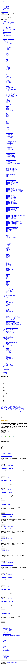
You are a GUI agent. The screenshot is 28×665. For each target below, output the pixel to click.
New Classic (8, 243)
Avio (7, 53)
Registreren (8, 5)
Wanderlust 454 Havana (6, 480)
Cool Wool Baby (9, 90)
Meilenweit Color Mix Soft (11, 214)
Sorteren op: (3, 447)
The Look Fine (9, 279)
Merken (4, 646)
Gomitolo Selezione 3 (10, 157)
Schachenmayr (6, 338)
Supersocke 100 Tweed (10, 321)
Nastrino (7, 236)
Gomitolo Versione (9, 294)
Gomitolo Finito (9, 147)
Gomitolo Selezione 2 (10, 156)
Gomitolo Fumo (9, 148)
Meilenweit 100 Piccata (10, 196)
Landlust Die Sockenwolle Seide (12, 169)
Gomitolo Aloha (9, 131)
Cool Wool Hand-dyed (10, 94)
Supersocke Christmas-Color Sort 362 (13, 324)
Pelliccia (7, 248)
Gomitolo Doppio (9, 144)
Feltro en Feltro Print (10, 120)
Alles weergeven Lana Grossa (9, 295)
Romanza (8, 261)
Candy (7, 72)
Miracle (7, 343)
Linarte (7, 175)
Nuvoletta (8, 244)
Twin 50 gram (9, 288)
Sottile (7, 275)
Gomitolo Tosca (9, 162)
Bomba (7, 61)
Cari (6, 298)
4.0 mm (4, 400)
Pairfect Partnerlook (10, 332)
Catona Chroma (9, 350)
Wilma (7, 28)
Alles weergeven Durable (8, 39)
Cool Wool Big (9, 91)
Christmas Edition (9, 77)
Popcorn (7, 254)
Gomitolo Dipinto (9, 142)
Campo (7, 70)
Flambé (7, 26)
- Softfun (16, 408)
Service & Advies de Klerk (11, 662)
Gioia (7, 128)
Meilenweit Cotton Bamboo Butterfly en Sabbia (15, 215)
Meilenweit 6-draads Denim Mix (12, 207)
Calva (7, 297)
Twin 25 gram (9, 286)
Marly (7, 305)
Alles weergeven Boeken (8, 23)
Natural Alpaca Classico (11, 237)
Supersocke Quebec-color (11, 326)
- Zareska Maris (8, 411)
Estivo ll (7, 114)
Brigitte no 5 (8, 67)
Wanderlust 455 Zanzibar (6, 492)
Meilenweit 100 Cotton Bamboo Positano (14, 190)
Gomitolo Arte (9, 135)
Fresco (7, 122)
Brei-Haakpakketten (7, 32)
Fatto (7, 119)
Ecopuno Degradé (9, 109)
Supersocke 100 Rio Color (11, 318)
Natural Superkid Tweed (11, 241)
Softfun (7, 356)
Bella (7, 59)
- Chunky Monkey (11, 407)
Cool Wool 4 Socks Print (11, 89)
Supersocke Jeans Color (11, 325)
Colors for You (9, 82)
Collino (7, 80)
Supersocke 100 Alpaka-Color (12, 316)
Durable (4, 36)
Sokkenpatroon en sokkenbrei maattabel (11, 635)
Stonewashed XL (9, 358)
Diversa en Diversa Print (11, 104)
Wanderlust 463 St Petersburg (7, 565)
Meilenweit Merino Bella (11, 217)
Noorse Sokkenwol (10, 355)
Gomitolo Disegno (9, 143)
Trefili (7, 283)
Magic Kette (8, 27)
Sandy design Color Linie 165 (12, 311)
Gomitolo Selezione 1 (10, 155)
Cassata (7, 75)
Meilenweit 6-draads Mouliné (12, 182)
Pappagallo (8, 247)
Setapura (7, 262)
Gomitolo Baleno (9, 136)
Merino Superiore (9, 229)
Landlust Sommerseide (10, 174)
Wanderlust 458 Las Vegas (6, 516)
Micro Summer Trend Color (11, 342)
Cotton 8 (7, 353)
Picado (7, 310)
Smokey (7, 270)
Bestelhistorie (6, 656)
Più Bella (8, 252)
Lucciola (7, 177)
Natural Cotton (9, 240)
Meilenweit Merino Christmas (12, 218)
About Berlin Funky (10, 43)
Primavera (8, 256)
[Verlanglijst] (6, 537)
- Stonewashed (22, 408)
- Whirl (22, 409)
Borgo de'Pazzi (6, 25)
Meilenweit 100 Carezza (11, 187)
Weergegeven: (3, 449)
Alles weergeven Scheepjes (8, 365)
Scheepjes (5, 346)
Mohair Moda (8, 234)
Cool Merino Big (9, 87)
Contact (4, 2)
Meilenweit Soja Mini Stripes (12, 227)
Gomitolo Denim (9, 140)
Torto (7, 282)
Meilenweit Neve (9, 225)
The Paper (8, 281)
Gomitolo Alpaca (9, 133)
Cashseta (7, 74)
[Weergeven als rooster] (2, 446)
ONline (4, 296)
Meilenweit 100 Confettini (11, 188)
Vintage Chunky (9, 290)
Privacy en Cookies (7, 634)
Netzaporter (8, 344)
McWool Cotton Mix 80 (11, 180)
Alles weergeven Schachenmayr (9, 345)
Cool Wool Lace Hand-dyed (11, 95)
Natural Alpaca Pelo (10, 238)
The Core (8, 278)
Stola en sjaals (6, 390)
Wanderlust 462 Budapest (6, 553)
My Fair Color (9, 306)
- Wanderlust (17, 409)
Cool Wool (8, 88)
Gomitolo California (10, 137)
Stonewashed (8, 357)
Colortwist (8, 83)
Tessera (7, 277)
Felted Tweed (8, 336)
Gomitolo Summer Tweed (11, 160)
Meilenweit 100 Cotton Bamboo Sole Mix (14, 191)
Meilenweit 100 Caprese (11, 185)
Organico (8, 245)
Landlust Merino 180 (10, 170)
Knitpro (4, 40)
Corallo (7, 97)
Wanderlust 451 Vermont (6, 456)
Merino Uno (8, 231)
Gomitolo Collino (9, 138)
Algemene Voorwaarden (8, 629)
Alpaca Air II (8, 49)
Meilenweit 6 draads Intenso (11, 203)
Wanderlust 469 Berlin (5, 613)
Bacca (7, 55)
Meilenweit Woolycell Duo (11, 228)
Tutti (7, 285)
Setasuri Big (8, 264)
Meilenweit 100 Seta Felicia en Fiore (13, 198)
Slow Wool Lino (9, 269)
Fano (7, 301)
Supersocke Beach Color (11, 323)
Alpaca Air (8, 48)
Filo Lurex (8, 121)
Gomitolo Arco (9, 134)
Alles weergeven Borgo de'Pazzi (10, 29)
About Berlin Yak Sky (10, 44)
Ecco (7, 107)
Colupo (7, 84)
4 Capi (7, 42)
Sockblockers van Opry (8, 366)
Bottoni (7, 62)
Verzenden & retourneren (8, 630)
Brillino (7, 69)
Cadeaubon (5, 647)
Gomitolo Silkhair (9, 158)
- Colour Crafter (19, 407)
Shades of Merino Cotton (11, 267)
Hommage (8, 304)
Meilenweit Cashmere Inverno (12, 212)
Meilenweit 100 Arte (10, 184)
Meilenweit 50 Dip (9, 201)
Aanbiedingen (6, 369)
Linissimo (8, 176)
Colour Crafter (9, 352)
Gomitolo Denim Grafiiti (11, 141)
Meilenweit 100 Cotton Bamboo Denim (14, 189)
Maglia (7, 178)
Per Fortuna (8, 249)
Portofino (8, 255)
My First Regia (9, 331)
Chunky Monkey (9, 351)
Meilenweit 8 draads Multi (11, 209)
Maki (7, 339)
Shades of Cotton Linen (10, 265)
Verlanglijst (5, 657)
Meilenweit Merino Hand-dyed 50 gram (14, 223)
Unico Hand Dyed (9, 289)
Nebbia (7, 242)
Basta (7, 57)
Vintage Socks (9, 291)
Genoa (7, 303)
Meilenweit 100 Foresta (10, 195)
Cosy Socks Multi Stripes (11, 99)
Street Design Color (10, 315)
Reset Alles (3, 378)
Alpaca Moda (8, 50)
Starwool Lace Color (10, 314)
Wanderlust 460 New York (6, 528)
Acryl (4, 395)
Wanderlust (8, 361)
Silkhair (7, 268)
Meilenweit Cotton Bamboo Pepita (13, 216)
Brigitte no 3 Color (9, 66)
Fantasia (7, 115)
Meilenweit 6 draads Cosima (11, 202)
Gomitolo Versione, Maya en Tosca (13, 163)
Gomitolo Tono (9, 161)
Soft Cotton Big (9, 272)
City (6, 299)
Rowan (4, 335)
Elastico (7, 111)
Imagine (7, 164)
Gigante (7, 127)
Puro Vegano (8, 259)
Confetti (7, 86)
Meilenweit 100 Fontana (11, 194)
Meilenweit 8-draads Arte (11, 210)
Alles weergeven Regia (8, 333)
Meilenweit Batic (9, 211)
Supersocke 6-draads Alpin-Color (12, 322)
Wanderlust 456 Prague (6, 504)
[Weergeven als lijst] (1, 446)
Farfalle (7, 116)
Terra (7, 276)
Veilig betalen (6, 632)
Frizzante (8, 123)
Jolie (7, 165)
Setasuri (7, 263)
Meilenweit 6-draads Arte (11, 205)
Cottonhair (8, 102)
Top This (7, 34)
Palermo (7, 309)
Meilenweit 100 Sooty (10, 200)
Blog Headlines (6, 368)
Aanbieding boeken (10, 22)
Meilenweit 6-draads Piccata (11, 208)
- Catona (19, 406)
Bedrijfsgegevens (6, 628)
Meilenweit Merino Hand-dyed (12, 222)
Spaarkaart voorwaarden (8, 631)
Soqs (7, 37)
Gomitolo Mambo (9, 151)
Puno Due (8, 257)
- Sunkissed (10, 409)
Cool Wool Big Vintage (10, 93)
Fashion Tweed (9, 117)
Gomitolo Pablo (9, 154)
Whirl (7, 362)
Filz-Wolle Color (9, 302)
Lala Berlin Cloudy (10, 167)
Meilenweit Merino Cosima (11, 220)
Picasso (7, 251)
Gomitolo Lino (9, 150)
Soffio (7, 271)
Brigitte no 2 (8, 63)
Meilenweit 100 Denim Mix (11, 193)
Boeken (4, 21)
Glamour (7, 130)
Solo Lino (8, 274)
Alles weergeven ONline (8, 329)
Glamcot (7, 129)
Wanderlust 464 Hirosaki (6, 577)
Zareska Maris (9, 364)
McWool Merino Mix (10, 181)
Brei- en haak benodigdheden (9, 30)
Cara (7, 73)
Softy (7, 312)
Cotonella (8, 100)
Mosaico (7, 235)
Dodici (7, 106)
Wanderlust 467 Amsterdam (7, 601)
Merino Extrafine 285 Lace (11, 341)
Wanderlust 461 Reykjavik (6, 540)
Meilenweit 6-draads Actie (11, 204)
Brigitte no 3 (8, 64)
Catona (7, 348)
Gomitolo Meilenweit (10, 153)
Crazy (7, 103)
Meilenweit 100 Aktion (10, 183)
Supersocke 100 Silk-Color (11, 319)
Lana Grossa (5, 41)
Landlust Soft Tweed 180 (11, 173)
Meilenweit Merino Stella (11, 224)
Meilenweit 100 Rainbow (11, 197)
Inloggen (7, 6)
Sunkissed (8, 359)
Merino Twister (9, 230)
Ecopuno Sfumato (9, 110)
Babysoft (7, 54)
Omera (7, 308)
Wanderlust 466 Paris (5, 589)
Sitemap (4, 641)
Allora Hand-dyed (9, 47)
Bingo (7, 60)
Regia (4, 330)
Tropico (7, 284)
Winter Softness (9, 292)
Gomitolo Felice (9, 146)
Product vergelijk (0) (5, 444)
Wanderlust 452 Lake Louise (7, 468)
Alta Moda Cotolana (10, 52)
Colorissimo (8, 81)
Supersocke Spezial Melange (12, 328)
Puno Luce (8, 258)
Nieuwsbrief (5, 658)
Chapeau (7, 76)
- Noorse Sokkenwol (9, 408)
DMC (4, 33)
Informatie (3, 464)
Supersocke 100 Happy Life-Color (13, 317)
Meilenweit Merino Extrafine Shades (13, 221)
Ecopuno (7, 108)
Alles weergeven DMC (8, 35)
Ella (6, 113)
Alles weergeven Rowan (8, 337)
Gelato (7, 124)
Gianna (7, 126)
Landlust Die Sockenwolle (11, 168)
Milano (7, 232)
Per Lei (7, 250)
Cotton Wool (8, 101)
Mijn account (6, 655)
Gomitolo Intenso (9, 149)
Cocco (7, 79)
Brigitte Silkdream (9, 68)
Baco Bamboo (9, 56)
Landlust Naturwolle (10, 171)
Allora (7, 46)
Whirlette (8, 363)
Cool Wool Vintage (10, 96)
